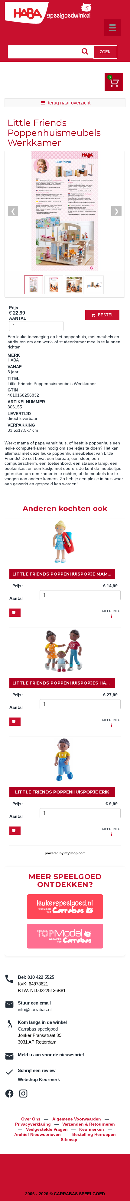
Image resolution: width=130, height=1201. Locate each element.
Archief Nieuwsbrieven (38, 1134)
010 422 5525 (41, 977)
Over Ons (31, 1119)
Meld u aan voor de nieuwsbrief (51, 1054)
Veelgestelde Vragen (47, 1129)
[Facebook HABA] (9, 1093)
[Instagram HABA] (23, 1093)
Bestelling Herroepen (94, 1134)
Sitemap (69, 1139)
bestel (105, 315)
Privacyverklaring (33, 1124)
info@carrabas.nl (34, 1009)
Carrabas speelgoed (38, 1028)
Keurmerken (92, 1129)
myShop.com (75, 853)
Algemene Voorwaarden (77, 1119)
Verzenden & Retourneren (88, 1124)
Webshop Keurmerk (39, 1079)
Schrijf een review (37, 1070)
